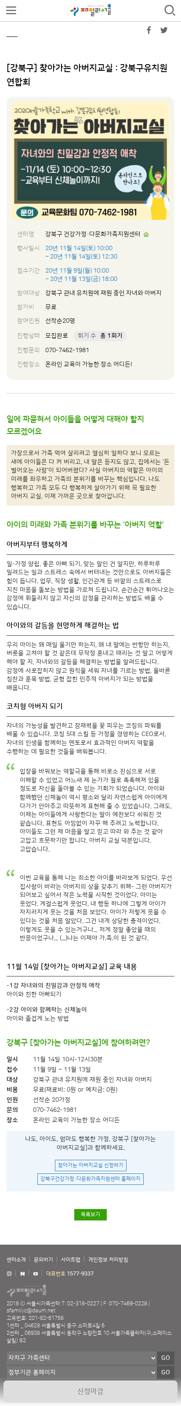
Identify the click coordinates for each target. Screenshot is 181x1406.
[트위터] (163, 32)
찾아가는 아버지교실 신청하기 (90, 1165)
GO (165, 1358)
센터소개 (16, 1260)
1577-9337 (80, 1274)
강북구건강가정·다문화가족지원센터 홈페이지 (90, 1179)
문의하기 (43, 1260)
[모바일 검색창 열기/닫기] (170, 11)
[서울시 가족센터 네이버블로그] (22, 1274)
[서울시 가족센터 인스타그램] (9, 1274)
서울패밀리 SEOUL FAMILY (90, 10)
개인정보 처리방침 (108, 1260)
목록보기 (90, 1214)
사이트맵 (70, 1260)
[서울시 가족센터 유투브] (35, 1274)
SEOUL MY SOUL (53, 1290)
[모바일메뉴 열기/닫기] (11, 11)
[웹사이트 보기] (146, 234)
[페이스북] (149, 32)
